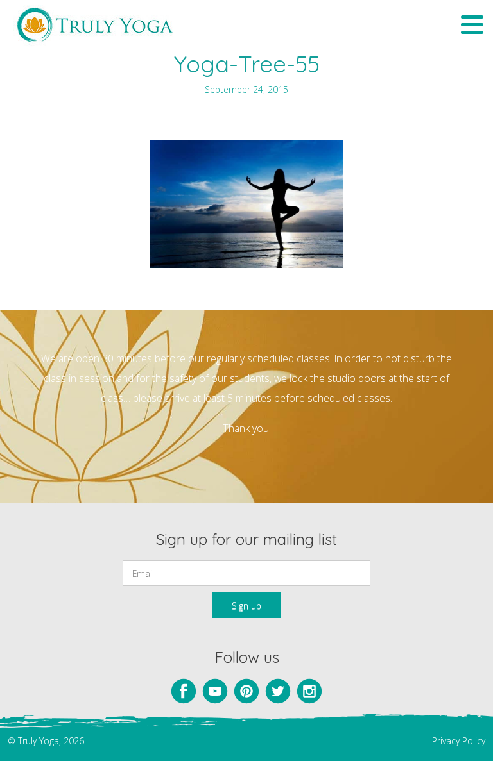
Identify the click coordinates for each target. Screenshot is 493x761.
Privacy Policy (458, 741)
